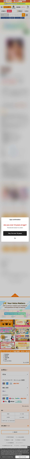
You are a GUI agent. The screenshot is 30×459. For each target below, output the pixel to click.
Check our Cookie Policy (7, 457)
